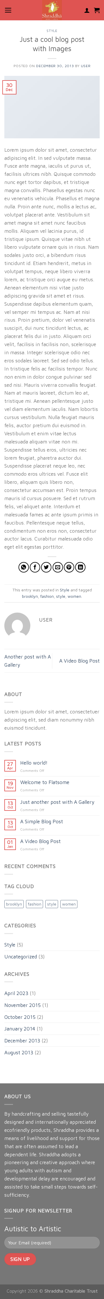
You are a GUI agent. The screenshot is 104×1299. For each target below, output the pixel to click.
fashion (47, 596)
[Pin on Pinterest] (69, 567)
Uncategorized (20, 956)
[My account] (87, 10)
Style (52, 30)
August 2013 (18, 1052)
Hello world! (34, 763)
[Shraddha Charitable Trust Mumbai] (52, 10)
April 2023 (16, 993)
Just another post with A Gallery (57, 802)
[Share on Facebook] (35, 567)
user (85, 66)
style (60, 596)
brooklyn (30, 596)
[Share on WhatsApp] (23, 567)
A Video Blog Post (79, 661)
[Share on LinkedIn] (80, 567)
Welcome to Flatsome (44, 782)
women (74, 596)
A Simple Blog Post (41, 821)
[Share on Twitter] (46, 567)
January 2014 (19, 1029)
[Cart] (97, 10)
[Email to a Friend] (58, 567)
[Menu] (8, 10)
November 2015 (22, 1005)
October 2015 (20, 1017)
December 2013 (22, 1040)
